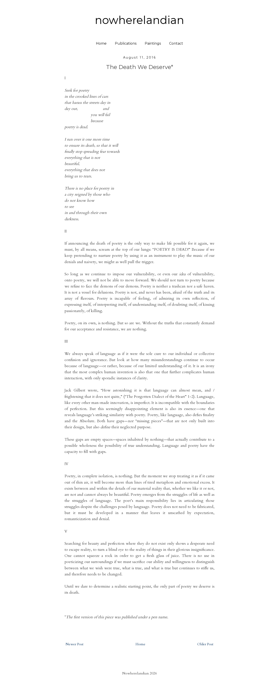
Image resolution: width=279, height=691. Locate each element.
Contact (176, 43)
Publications (125, 43)
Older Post (205, 644)
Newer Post (74, 644)
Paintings (153, 43)
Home (101, 43)
